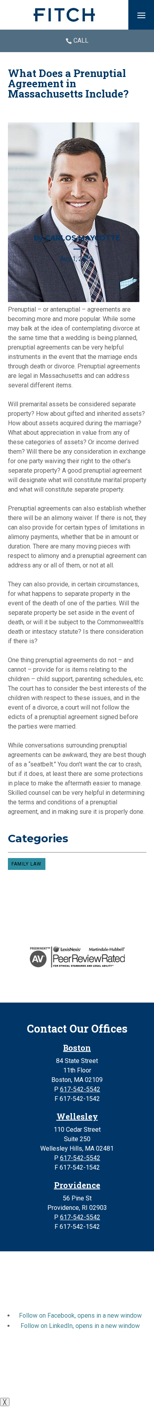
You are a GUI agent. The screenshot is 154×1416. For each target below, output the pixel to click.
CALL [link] (80, 40)
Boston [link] (77, 1047)
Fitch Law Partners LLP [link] (72, 1354)
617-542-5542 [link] (80, 1089)
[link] (64, 15)
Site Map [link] (56, 1373)
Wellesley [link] (77, 1116)
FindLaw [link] (114, 1382)
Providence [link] (77, 1185)
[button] (141, 15)
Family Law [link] (26, 864)
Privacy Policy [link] (94, 1373)
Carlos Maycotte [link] (82, 238)
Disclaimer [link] (24, 1373)
